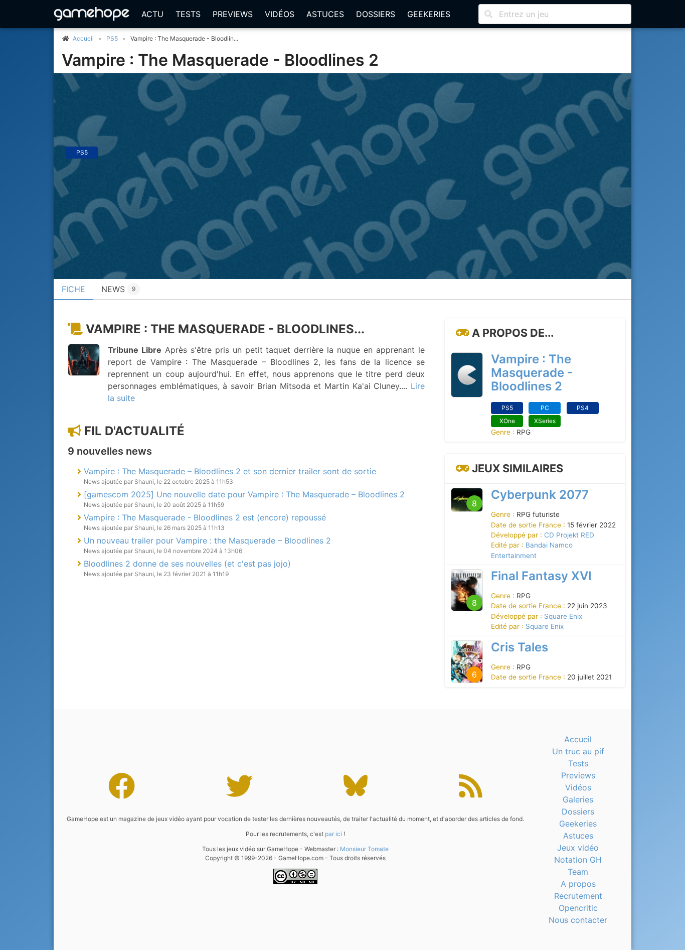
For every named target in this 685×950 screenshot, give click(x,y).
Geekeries (428, 14)
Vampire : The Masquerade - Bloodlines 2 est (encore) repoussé (205, 517)
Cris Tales (519, 647)
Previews (233, 14)
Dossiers (375, 14)
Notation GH (578, 860)
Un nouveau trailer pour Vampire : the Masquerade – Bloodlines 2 (207, 540)
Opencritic (578, 908)
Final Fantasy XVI (541, 576)
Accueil (578, 739)
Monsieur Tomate (364, 849)
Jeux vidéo (578, 848)
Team (578, 872)
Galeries (578, 799)
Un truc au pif (578, 751)
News (118, 289)
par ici (333, 834)
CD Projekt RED (569, 535)
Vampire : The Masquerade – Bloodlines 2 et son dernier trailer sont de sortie (230, 471)
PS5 (112, 38)
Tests (188, 14)
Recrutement (578, 896)
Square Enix (563, 616)
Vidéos (279, 14)
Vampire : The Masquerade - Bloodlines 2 (220, 60)
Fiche (73, 289)
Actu (152, 14)
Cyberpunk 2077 (540, 494)
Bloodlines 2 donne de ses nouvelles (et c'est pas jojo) (187, 564)
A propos (578, 884)
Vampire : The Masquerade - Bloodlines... (225, 329)
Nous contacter (578, 920)
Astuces (325, 14)
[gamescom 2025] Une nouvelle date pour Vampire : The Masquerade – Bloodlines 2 (244, 494)
